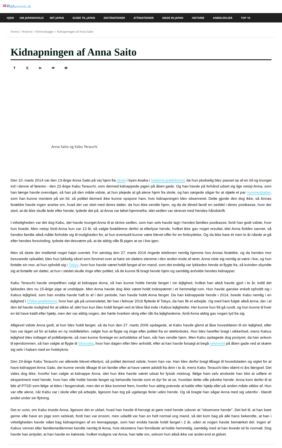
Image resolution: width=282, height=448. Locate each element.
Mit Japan (57, 18)
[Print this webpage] (66, 68)
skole (121, 180)
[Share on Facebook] (14, 68)
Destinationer (114, 18)
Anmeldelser (222, 18)
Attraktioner (144, 18)
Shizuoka (86, 343)
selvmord (217, 343)
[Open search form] (274, 18)
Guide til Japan (84, 18)
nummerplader (258, 192)
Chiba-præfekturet (42, 301)
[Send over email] (53, 68)
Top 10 (245, 18)
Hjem (10, 18)
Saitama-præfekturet (167, 180)
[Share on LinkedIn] (40, 68)
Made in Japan (172, 18)
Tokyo (74, 265)
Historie (198, 18)
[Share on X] (27, 68)
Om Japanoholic (32, 18)
